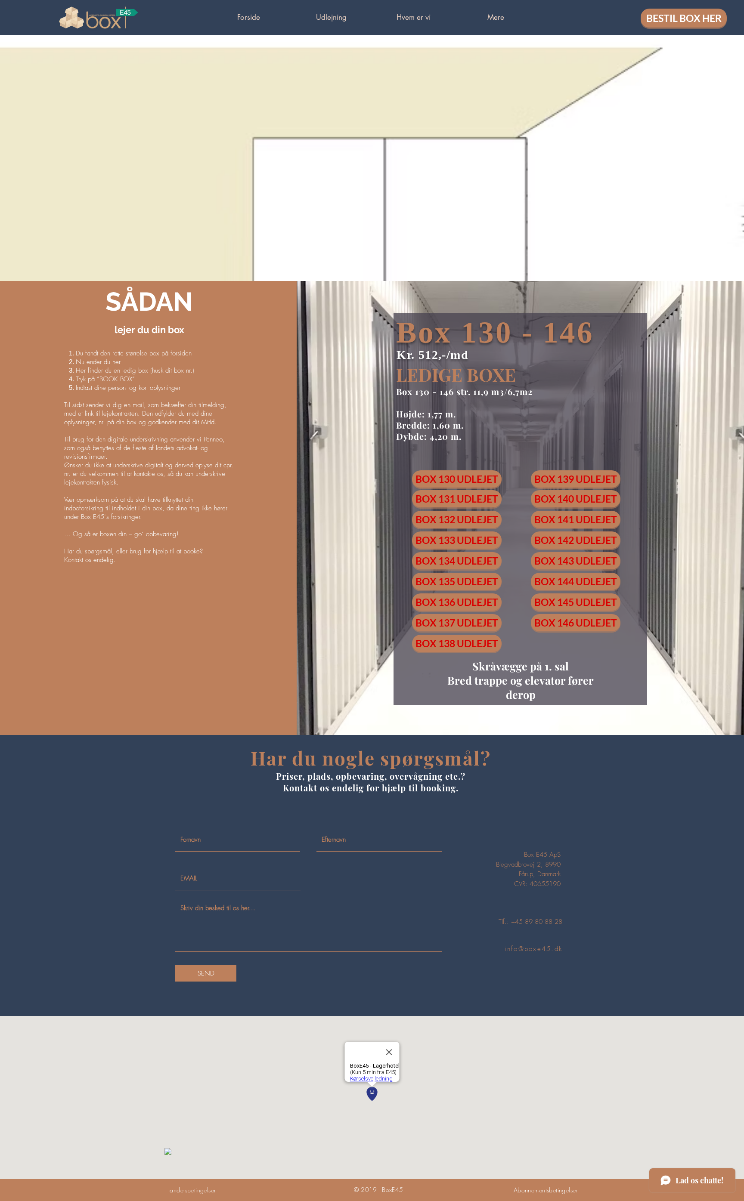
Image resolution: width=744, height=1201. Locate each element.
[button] (331, 17)
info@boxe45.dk (534, 949)
